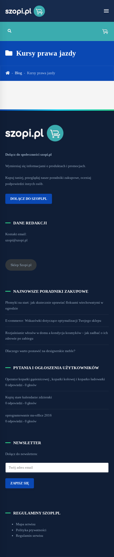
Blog (18, 73)
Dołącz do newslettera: (21, 454)
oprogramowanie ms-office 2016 (28, 415)
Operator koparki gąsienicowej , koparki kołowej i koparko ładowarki (55, 379)
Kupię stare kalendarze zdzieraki (28, 397)
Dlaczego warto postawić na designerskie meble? (40, 351)
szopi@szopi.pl (16, 240)
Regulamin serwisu (29, 536)
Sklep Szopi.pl (21, 265)
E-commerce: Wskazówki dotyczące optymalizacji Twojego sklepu (53, 321)
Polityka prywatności (31, 530)
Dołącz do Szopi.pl (28, 199)
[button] (103, 31)
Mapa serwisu (26, 524)
